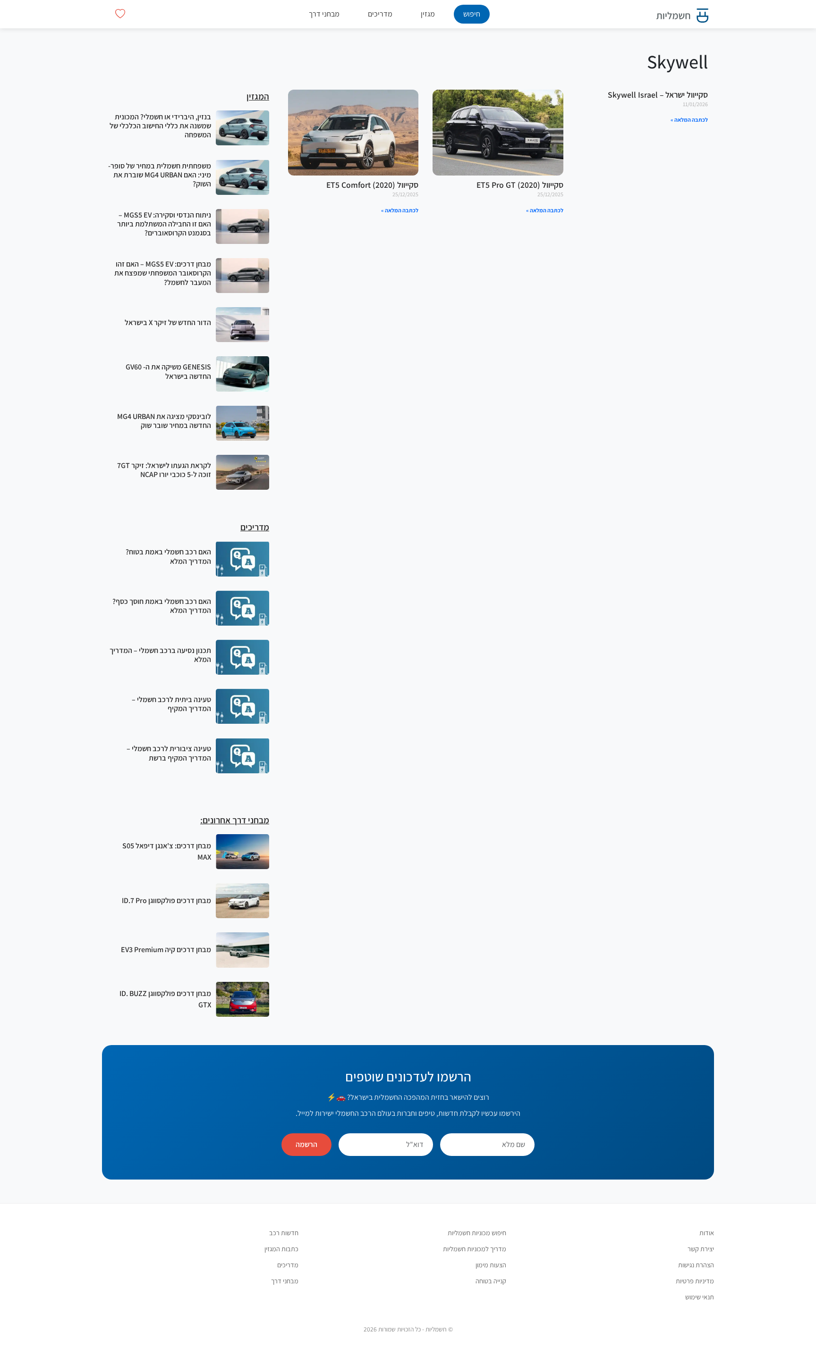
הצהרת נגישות (696, 1264)
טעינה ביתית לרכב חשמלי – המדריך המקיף (171, 704)
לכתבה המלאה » (689, 119)
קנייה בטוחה (491, 1280)
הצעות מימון (491, 1264)
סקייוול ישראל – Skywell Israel (658, 94)
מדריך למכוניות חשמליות (474, 1248)
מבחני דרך (324, 14)
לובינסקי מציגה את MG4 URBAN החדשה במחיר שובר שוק (164, 420)
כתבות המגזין (281, 1248)
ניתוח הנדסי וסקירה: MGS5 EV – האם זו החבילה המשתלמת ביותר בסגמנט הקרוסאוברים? (164, 224)
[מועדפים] (120, 14)
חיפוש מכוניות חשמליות (477, 1232)
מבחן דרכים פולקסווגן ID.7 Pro (166, 900)
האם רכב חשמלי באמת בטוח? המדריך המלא (168, 556)
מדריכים (380, 14)
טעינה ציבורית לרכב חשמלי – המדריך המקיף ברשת (169, 753)
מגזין (428, 14)
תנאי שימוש (699, 1296)
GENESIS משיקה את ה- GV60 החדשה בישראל (168, 371)
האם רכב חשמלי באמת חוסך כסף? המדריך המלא (161, 605)
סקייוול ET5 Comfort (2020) (372, 184)
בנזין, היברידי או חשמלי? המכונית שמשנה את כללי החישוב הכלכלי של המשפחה (160, 126)
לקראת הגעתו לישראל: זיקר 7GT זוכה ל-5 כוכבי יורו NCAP (164, 469)
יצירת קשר (701, 1248)
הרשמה (306, 1144)
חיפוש (471, 14)
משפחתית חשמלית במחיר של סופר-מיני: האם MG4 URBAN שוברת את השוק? (159, 175)
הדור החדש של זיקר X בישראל (168, 322)
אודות (706, 1232)
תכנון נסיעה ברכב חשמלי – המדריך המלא (160, 654)
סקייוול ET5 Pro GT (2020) (519, 184)
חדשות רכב (283, 1232)
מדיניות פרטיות (695, 1280)
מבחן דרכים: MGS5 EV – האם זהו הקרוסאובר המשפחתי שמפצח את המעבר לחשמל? (162, 273)
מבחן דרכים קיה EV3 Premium (166, 949)
